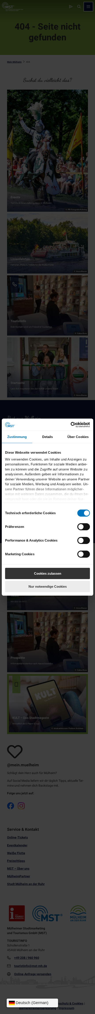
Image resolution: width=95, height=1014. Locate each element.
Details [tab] (47, 437)
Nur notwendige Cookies (47, 586)
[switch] (83, 526)
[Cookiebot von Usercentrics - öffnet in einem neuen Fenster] (70, 425)
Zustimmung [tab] (17, 437)
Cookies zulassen (47, 573)
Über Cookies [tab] (78, 437)
